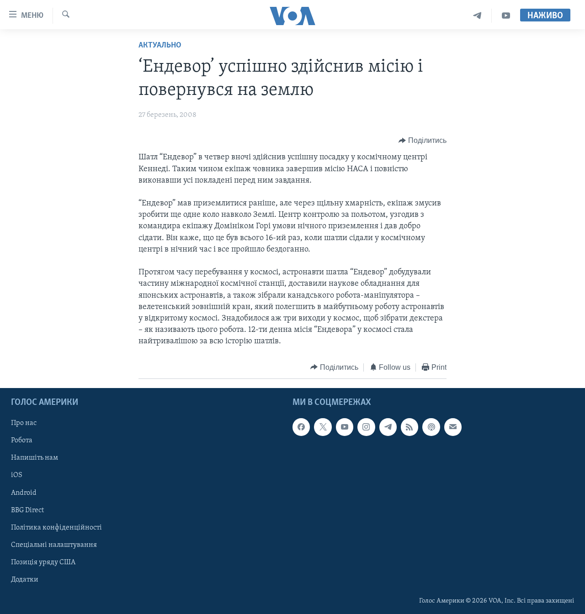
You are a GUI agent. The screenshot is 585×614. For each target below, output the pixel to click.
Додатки (24, 579)
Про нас (24, 423)
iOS (16, 475)
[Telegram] (477, 16)
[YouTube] (506, 16)
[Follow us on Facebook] (301, 427)
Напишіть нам (34, 458)
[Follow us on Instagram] (366, 427)
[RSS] (409, 427)
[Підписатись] (453, 427)
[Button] (423, 141)
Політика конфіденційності (56, 527)
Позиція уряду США (43, 562)
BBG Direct (27, 510)
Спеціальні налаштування (54, 545)
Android (24, 493)
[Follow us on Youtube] (344, 427)
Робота (21, 440)
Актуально (159, 46)
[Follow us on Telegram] (388, 427)
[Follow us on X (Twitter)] (322, 427)
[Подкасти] (431, 427)
